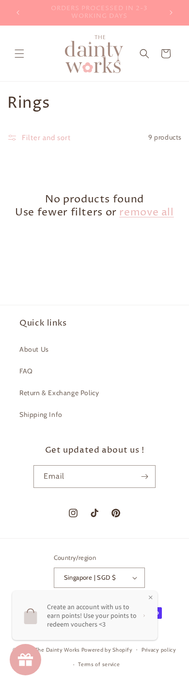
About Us (34, 349)
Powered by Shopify (107, 649)
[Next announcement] (171, 12)
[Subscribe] (144, 476)
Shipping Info (41, 414)
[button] (19, 53)
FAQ (26, 371)
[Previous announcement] (18, 12)
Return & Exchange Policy (59, 392)
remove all (146, 212)
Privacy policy (159, 649)
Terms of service (99, 664)
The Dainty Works (57, 649)
